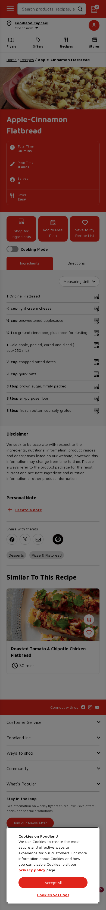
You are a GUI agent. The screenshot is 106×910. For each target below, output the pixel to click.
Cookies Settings (53, 894)
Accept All (53, 882)
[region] (53, 865)
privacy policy (31, 870)
